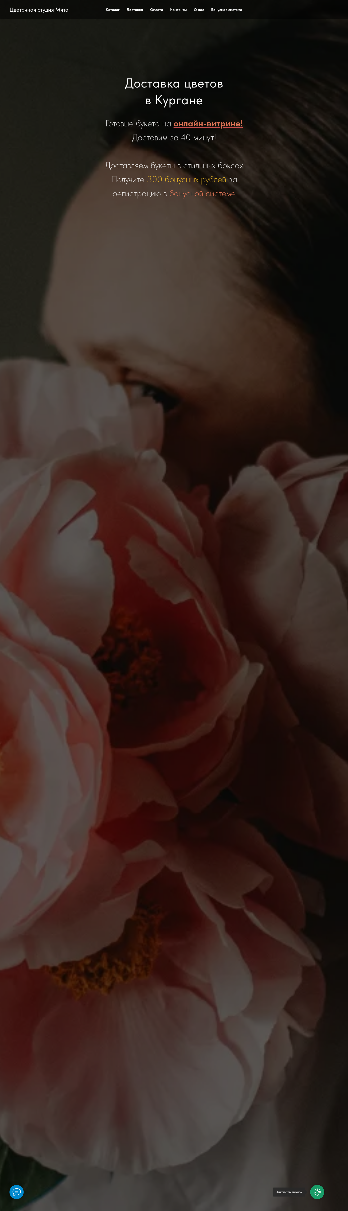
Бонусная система (226, 9)
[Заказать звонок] (317, 1192)
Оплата (156, 9)
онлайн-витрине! (208, 123)
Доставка (135, 9)
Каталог (113, 9)
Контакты (178, 9)
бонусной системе (202, 193)
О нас (199, 9)
